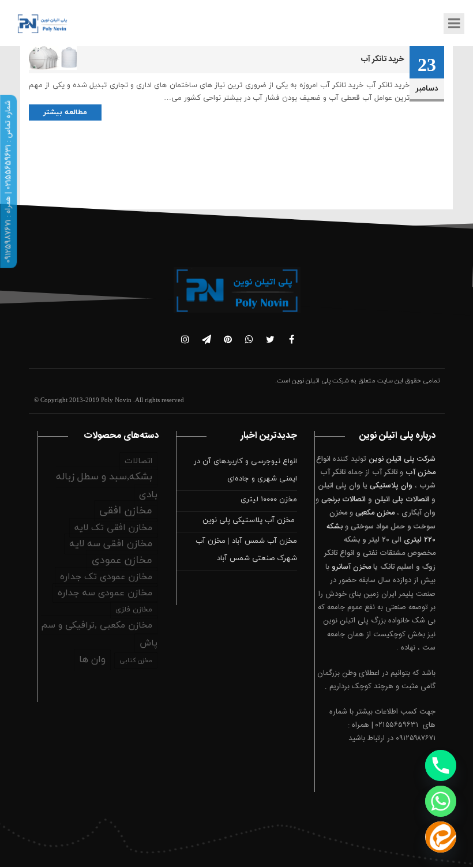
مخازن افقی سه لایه (110, 544)
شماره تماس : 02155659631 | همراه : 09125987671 (8, 181)
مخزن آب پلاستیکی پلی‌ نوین (249, 520)
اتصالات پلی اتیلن (401, 499)
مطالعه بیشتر (65, 112)
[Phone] (440, 765)
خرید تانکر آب (382, 59)
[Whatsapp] (440, 801)
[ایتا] (440, 837)
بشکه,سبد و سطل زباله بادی (106, 486)
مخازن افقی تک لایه (113, 527)
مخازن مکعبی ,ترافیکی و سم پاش (99, 634)
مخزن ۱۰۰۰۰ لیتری (269, 499)
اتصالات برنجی (343, 499)
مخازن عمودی (122, 560)
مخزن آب (421, 472)
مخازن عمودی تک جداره (106, 577)
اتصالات (138, 461)
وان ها (92, 660)
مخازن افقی (125, 511)
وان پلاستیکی (391, 485)
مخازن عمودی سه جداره (105, 593)
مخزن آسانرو (351, 567)
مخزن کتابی (135, 660)
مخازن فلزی (133, 610)
